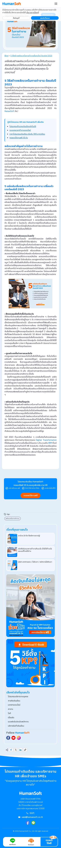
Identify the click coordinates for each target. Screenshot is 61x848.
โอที (9, 713)
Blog (6, 55)
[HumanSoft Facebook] (8, 738)
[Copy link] (25, 750)
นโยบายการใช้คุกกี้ (32, 12)
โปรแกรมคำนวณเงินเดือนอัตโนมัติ (23, 126)
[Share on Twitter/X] (16, 750)
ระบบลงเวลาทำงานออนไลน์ (20, 130)
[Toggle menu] (56, 3)
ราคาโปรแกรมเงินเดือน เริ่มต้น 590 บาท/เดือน (27, 134)
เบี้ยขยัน (11, 717)
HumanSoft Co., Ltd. (27, 831)
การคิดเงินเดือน (14, 700)
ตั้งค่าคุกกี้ (16, 18)
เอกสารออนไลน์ (14, 705)
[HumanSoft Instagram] (19, 738)
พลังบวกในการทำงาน (12, 518)
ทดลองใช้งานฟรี (31, 495)
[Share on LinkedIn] (20, 750)
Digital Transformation (46, 440)
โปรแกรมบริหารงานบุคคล (18, 696)
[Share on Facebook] (11, 750)
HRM (50, 443)
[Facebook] (28, 823)
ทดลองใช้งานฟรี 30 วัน (19, 137)
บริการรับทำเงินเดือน (16, 726)
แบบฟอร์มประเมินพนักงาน (18, 721)
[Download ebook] (30, 663)
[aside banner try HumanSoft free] (30, 605)
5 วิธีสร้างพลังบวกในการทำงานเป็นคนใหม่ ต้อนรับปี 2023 (31, 55)
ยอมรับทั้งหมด (45, 18)
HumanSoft (9, 111)
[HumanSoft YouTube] (13, 738)
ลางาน (10, 709)
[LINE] (33, 823)
